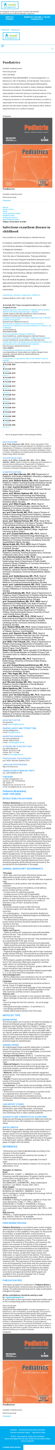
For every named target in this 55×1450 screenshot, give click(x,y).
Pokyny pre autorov (10, 217)
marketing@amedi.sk (16, 742)
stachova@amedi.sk (16, 724)
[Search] (52, 48)
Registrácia (15, 30)
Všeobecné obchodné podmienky (32, 1430)
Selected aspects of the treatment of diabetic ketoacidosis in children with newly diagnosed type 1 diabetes (26, 311)
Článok (5, 207)
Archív (5, 211)
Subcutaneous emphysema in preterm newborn (21, 350)
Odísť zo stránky (9, 18)
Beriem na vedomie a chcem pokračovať (37, 18)
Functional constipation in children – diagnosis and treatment (26, 338)
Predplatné (7, 200)
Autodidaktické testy (11, 219)
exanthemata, (8, 295)
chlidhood (36, 295)
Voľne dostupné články (11, 213)
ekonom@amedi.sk (15, 754)
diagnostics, (27, 295)
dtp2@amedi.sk (14, 732)
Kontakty (13, 1430)
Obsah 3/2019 (8, 209)
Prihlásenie (5, 30)
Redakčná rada (8, 215)
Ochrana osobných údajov (20, 1432)
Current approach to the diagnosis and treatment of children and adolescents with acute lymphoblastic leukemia (27, 343)
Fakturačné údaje (38, 1432)
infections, (17, 295)
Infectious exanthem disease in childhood (19, 334)
